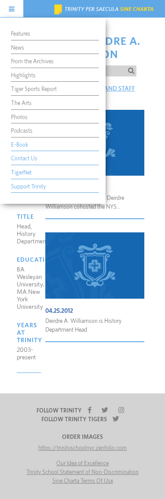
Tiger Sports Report (34, 89)
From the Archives (32, 62)
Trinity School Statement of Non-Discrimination (82, 472)
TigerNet (21, 173)
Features (20, 34)
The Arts (21, 103)
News (17, 48)
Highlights (23, 76)
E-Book (19, 145)
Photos (19, 117)
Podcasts (22, 131)
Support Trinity (28, 187)
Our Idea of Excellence (82, 463)
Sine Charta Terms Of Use (82, 481)
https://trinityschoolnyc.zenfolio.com (82, 448)
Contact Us (24, 159)
